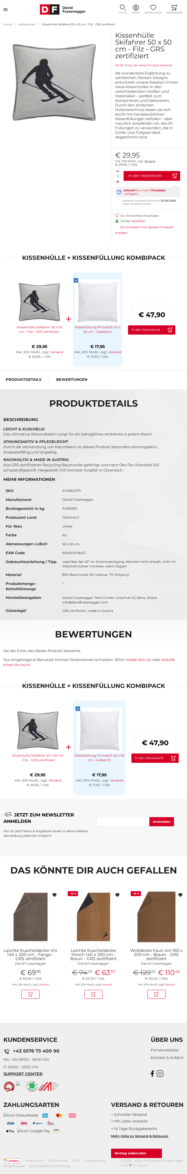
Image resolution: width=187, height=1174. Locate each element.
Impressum (34, 1160)
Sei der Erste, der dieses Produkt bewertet (143, 65)
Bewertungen (71, 379)
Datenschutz (58, 1160)
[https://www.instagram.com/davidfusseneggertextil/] (160, 1073)
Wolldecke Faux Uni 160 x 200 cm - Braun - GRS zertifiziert (156, 954)
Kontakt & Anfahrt (167, 1058)
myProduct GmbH (157, 1161)
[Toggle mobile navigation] (5, 9)
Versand (149, 161)
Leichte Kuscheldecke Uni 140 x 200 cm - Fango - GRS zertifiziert (30, 954)
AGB (76, 1160)
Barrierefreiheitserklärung (49, 1166)
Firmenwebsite (165, 1050)
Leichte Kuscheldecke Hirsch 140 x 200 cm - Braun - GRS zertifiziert (93, 954)
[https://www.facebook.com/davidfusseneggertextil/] (153, 1073)
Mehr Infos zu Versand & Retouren (139, 1136)
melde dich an (138, 660)
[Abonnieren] (161, 821)
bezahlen (138, 221)
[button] (123, 9)
